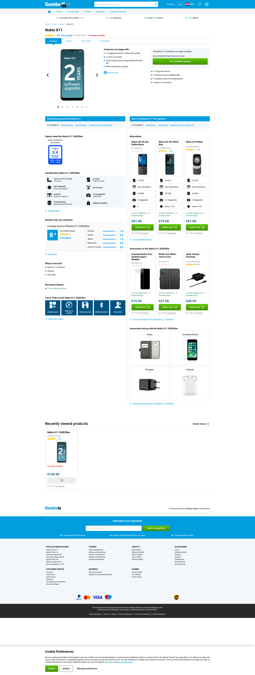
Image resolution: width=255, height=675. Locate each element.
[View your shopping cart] (206, 4)
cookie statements (125, 662)
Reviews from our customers (100, 125)
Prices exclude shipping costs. (152, 607)
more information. (151, 610)
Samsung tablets (138, 552)
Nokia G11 (70, 24)
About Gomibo (137, 572)
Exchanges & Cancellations (56, 582)
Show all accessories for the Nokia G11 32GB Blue (153, 319)
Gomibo (135, 569)
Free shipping (144, 233)
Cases (177, 550)
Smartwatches (180, 562)
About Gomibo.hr (95, 614)
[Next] (96, 75)
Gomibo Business (95, 572)
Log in (179, 4)
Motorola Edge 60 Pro (54, 562)
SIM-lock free (112, 73)
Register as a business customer (100, 574)
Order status (50, 574)
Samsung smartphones (97, 552)
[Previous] (47, 75)
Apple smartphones (96, 550)
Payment (49, 572)
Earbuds (178, 557)
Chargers (178, 555)
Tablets (87, 11)
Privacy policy (137, 577)
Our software (136, 574)
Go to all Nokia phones (142, 239)
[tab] (58, 107)
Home (47, 24)
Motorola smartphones (97, 557)
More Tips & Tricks (55, 319)
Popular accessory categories (182, 125)
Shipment (49, 579)
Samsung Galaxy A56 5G (55, 557)
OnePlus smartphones (97, 555)
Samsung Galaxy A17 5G (55, 564)
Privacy (106, 614)
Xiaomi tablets (137, 555)
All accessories (180, 564)
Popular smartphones (57, 547)
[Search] (156, 4)
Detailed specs (54, 211)
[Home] (49, 12)
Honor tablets (137, 557)
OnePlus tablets (137, 559)
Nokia (62, 24)
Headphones (179, 559)
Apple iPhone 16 (52, 552)
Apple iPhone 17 (52, 550)
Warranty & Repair (52, 584)
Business (100, 11)
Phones (92, 547)
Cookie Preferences (126, 614)
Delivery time (50, 577)
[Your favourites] (200, 4)
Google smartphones (96, 559)
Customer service (118, 11)
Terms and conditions (142, 614)
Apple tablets (136, 550)
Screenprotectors (181, 552)
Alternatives (151, 125)
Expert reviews (67, 125)
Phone (59, 11)
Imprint (114, 614)
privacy (111, 662)
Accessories (73, 11)
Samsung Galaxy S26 (54, 555)
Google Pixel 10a (52, 559)
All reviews (52, 254)
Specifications (81, 125)
